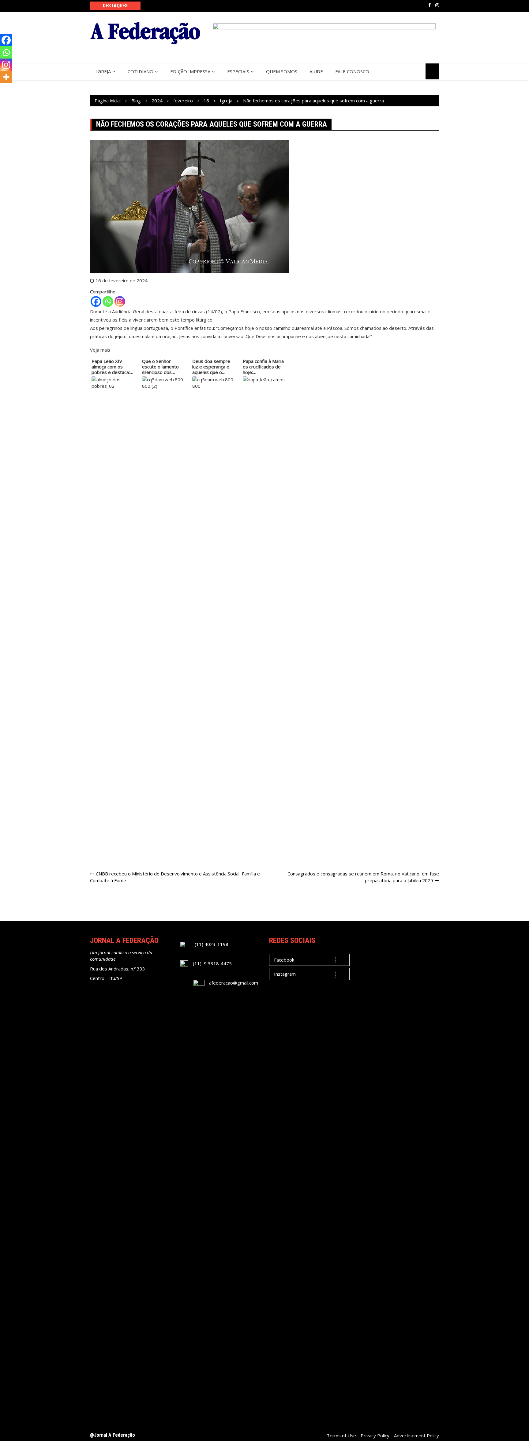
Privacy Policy (375, 1435)
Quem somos (281, 71)
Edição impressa (190, 71)
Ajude (316, 71)
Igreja (103, 71)
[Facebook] (96, 301)
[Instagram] (119, 301)
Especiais (238, 71)
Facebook (429, 5)
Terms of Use (341, 1435)
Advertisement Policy (416, 1435)
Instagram (437, 5)
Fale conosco (352, 71)
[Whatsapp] (108, 301)
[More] (6, 77)
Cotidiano (140, 71)
